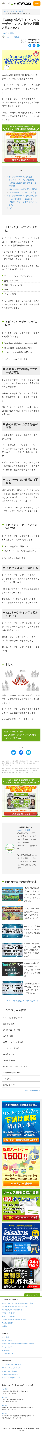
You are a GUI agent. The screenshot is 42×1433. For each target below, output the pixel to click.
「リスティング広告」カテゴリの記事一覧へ (22, 1000)
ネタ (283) (7, 1078)
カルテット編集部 (12, 37)
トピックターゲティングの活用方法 (22, 195)
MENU (37, 3)
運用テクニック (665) (11, 1030)
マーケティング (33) (11, 1048)
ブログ (6, 11)
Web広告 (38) (8, 1054)
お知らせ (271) (9, 1084)
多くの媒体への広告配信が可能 (23, 189)
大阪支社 (4, 1405)
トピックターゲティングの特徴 (20, 179)
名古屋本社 (5, 1389)
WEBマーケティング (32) (13, 1042)
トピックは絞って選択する (21, 198)
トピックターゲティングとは (19, 176)
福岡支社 (4, 1414)
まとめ (9, 208)
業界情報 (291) (9, 1023)
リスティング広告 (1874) (13, 1017)
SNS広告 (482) (9, 1060)
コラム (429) (8, 1036)
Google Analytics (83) (11, 1072)
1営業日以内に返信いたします (20, 735)
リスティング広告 (17, 11)
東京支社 (4, 1397)
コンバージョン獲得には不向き (23, 192)
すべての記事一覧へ (32, 1090)
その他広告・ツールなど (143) (15, 1066)
